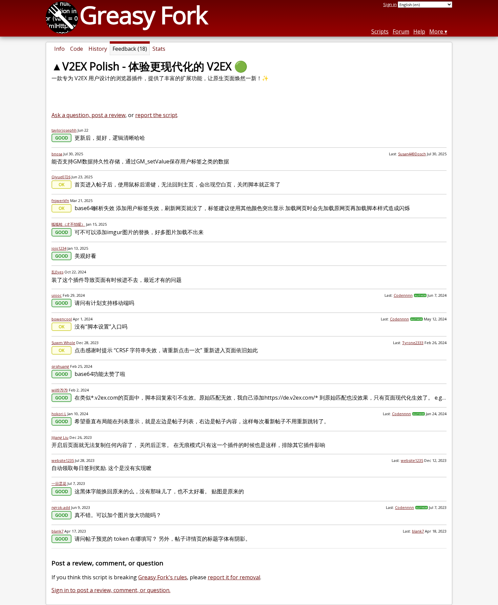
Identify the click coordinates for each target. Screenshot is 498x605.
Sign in (390, 4)
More (436, 31)
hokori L (58, 413)
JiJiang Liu (59, 437)
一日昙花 (58, 483)
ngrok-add (60, 507)
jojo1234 (58, 248)
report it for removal (234, 577)
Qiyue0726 (60, 176)
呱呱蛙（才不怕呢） (68, 224)
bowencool (61, 318)
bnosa (56, 153)
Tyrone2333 (412, 342)
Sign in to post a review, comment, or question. (110, 590)
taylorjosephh (64, 130)
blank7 (57, 531)
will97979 (59, 390)
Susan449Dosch (412, 153)
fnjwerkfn (60, 200)
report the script (156, 115)
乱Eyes (57, 271)
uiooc (56, 295)
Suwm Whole (63, 342)
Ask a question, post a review (88, 115)
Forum (401, 31)
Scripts (380, 31)
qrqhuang (60, 366)
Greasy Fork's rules (162, 577)
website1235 (62, 460)
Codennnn (403, 295)
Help (419, 31)
